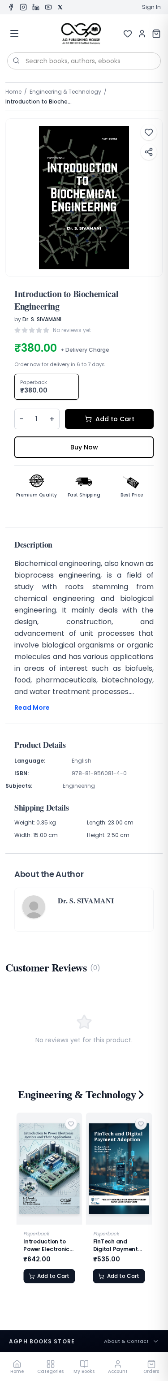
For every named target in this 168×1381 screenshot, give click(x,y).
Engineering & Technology (65, 91)
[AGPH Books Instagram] (23, 7)
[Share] (149, 152)
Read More (32, 707)
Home (13, 91)
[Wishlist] (127, 33)
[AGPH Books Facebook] (10, 7)
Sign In (151, 7)
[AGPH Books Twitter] (60, 7)
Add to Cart (114, 418)
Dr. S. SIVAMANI (41, 319)
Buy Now (84, 447)
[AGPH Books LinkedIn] (35, 7)
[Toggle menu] (14, 33)
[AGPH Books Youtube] (48, 7)
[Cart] (156, 33)
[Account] (142, 33)
